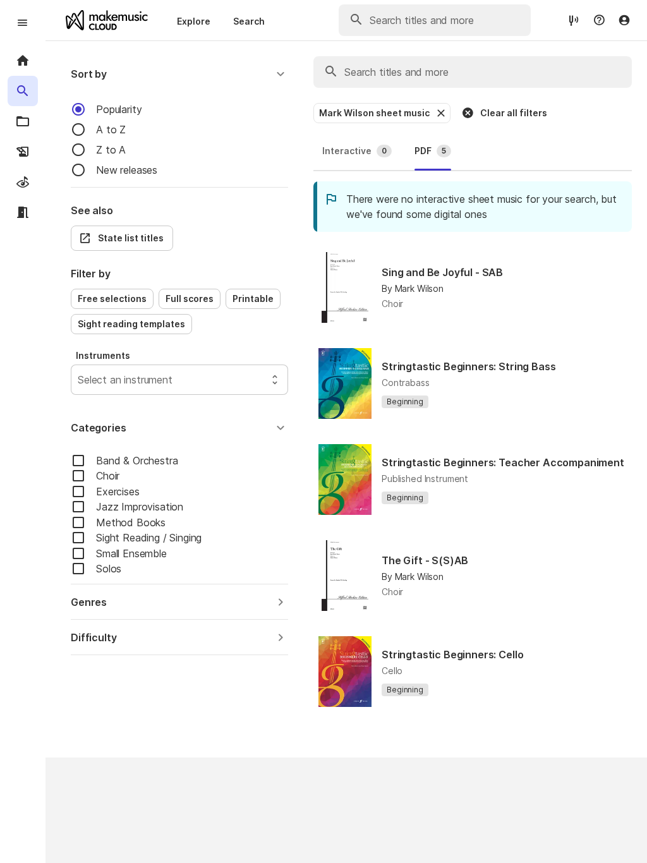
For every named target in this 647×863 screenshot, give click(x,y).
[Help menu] (599, 20)
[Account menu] (624, 20)
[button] (179, 74)
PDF (430, 150)
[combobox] (79, 379)
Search (249, 21)
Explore (193, 21)
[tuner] (573, 20)
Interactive (354, 150)
